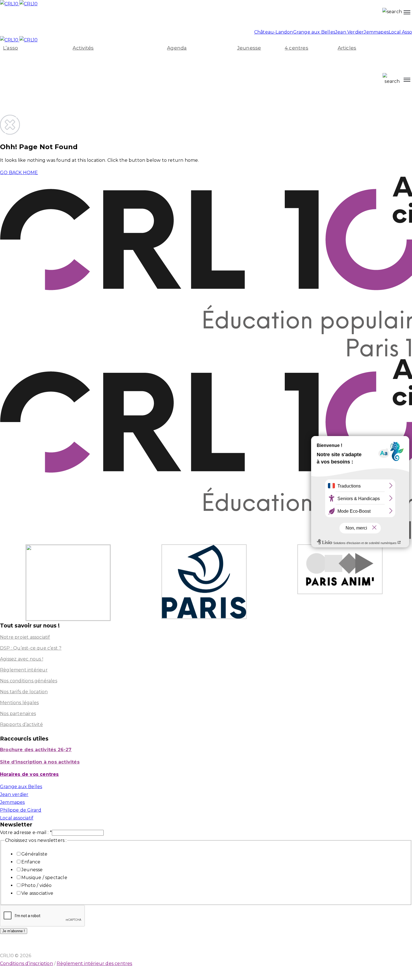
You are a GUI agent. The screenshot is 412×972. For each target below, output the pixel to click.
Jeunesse (249, 48)
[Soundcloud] (61, 21)
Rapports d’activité (21, 724)
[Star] (50, 21)
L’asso (10, 48)
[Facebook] (84, 21)
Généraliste (34, 854)
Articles (347, 48)
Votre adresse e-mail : (26, 832)
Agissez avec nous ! (21, 659)
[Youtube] (16, 21)
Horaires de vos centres (29, 774)
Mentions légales (19, 702)
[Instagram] (5, 21)
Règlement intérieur (24, 670)
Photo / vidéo (36, 885)
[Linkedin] (39, 21)
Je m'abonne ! (13, 931)
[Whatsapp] (27, 21)
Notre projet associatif (25, 637)
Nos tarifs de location (24, 691)
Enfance (30, 862)
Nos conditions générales (28, 680)
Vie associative (37, 893)
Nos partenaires (18, 713)
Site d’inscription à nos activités (40, 762)
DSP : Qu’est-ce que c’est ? (30, 648)
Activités (83, 48)
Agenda (177, 48)
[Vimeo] (73, 21)
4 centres (296, 48)
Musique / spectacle (44, 877)
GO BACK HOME (19, 172)
